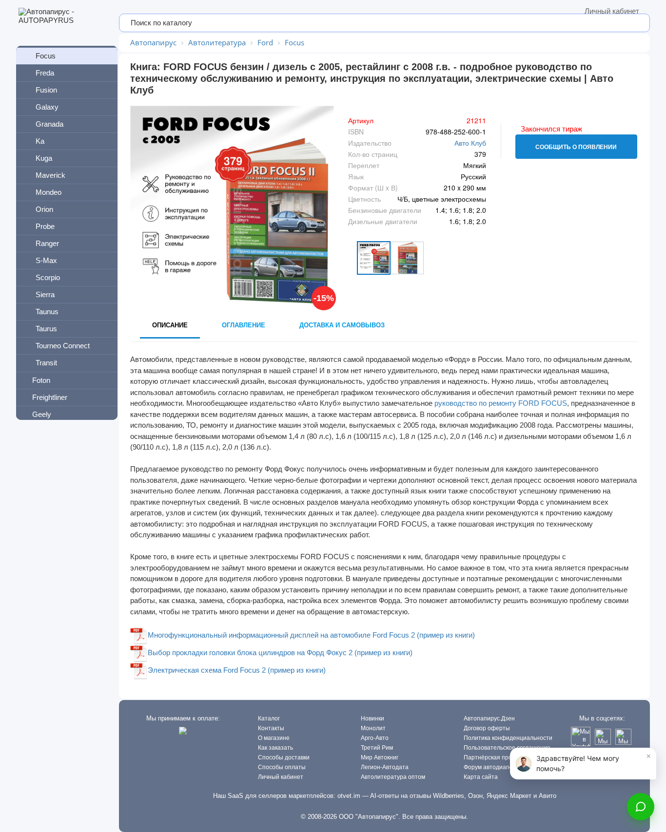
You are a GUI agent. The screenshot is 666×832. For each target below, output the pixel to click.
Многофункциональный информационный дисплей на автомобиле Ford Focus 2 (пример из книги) (311, 635)
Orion (44, 209)
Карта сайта (481, 777)
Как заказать (275, 747)
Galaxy (47, 107)
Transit (46, 363)
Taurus (46, 328)
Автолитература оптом (393, 777)
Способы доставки (284, 757)
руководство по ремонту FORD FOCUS (500, 403)
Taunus (47, 311)
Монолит (373, 728)
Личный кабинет (612, 11)
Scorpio (48, 277)
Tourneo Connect (63, 345)
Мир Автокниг (379, 757)
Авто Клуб (470, 143)
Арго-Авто (375, 738)
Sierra (45, 294)
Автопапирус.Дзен (489, 718)
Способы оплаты (282, 767)
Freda (45, 73)
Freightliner (49, 397)
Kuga (44, 158)
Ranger (47, 243)
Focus (46, 56)
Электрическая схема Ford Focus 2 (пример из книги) (237, 670)
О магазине (274, 738)
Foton (41, 380)
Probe (45, 226)
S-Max (46, 260)
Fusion (46, 90)
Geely (41, 414)
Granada (49, 124)
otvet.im (348, 795)
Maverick (50, 175)
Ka (40, 141)
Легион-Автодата (385, 767)
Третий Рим (377, 747)
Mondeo (48, 192)
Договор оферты (487, 728)
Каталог (269, 718)
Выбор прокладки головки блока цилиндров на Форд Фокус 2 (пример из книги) (280, 652)
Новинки (372, 718)
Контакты (271, 728)
